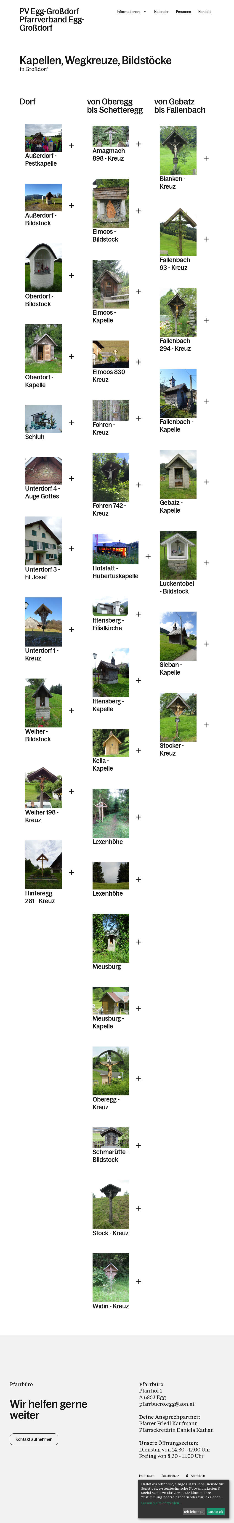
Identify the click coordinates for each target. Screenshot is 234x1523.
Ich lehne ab (194, 1512)
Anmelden (198, 1475)
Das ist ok (215, 1512)
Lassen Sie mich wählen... (161, 1503)
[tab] (50, 146)
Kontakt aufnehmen (34, 1439)
